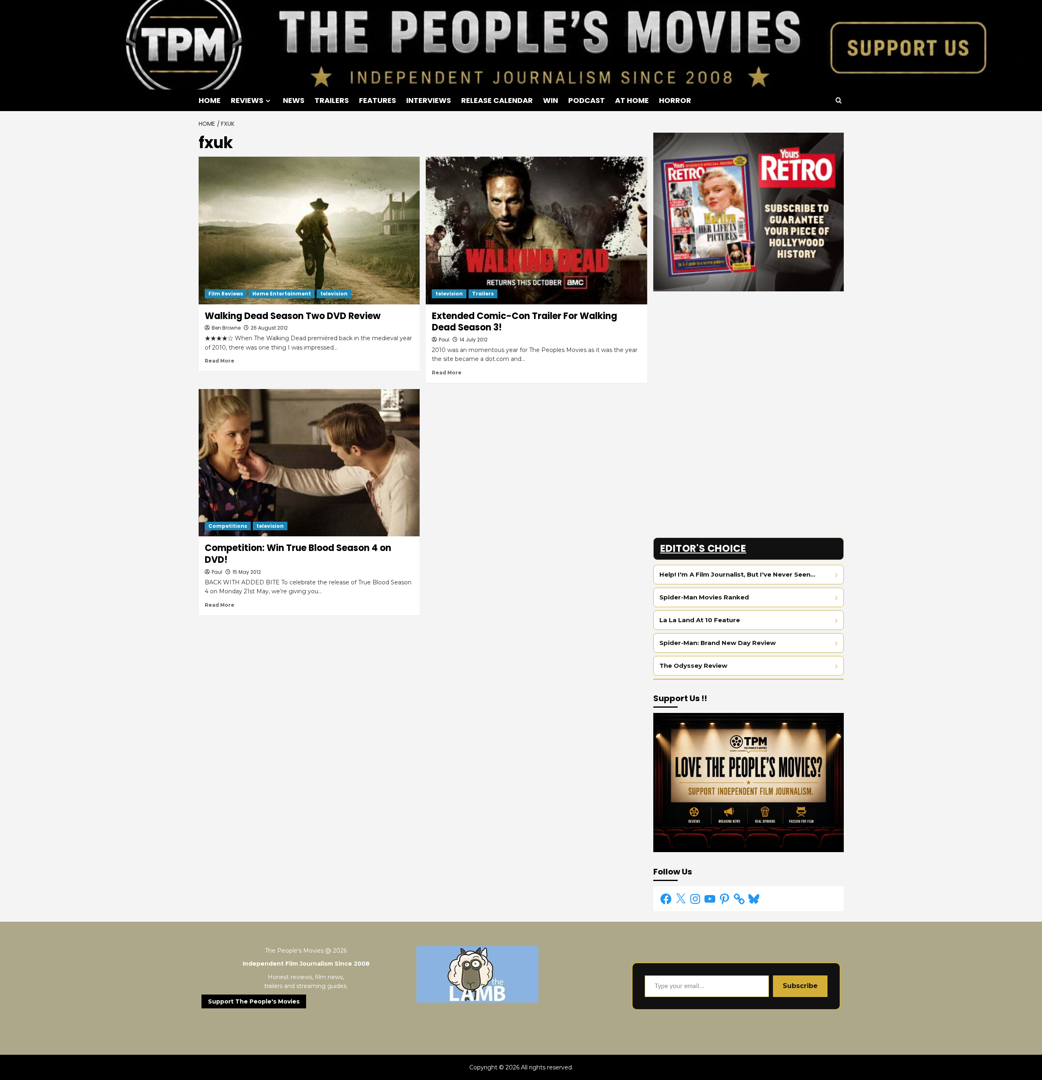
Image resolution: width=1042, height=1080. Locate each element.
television (334, 293)
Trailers (483, 293)
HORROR (675, 100)
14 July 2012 (474, 339)
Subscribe (800, 986)
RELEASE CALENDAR (497, 100)
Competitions (227, 526)
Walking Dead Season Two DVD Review (293, 316)
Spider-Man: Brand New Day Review (717, 643)
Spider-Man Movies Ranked (704, 597)
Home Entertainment (281, 293)
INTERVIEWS (428, 100)
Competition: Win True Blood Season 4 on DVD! (298, 554)
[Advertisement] (748, 354)
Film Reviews (225, 293)
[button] (839, 100)
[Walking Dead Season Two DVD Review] (309, 230)
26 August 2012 (269, 327)
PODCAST (586, 100)
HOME (210, 100)
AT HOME (632, 100)
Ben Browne (226, 327)
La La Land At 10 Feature (699, 620)
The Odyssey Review (693, 665)
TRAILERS (332, 100)
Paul (444, 339)
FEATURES (377, 100)
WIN (550, 100)
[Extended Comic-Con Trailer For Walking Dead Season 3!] (536, 230)
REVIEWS (247, 100)
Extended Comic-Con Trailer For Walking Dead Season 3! (524, 322)
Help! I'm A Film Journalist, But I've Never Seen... (737, 574)
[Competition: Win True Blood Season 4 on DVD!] (309, 462)
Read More (219, 361)
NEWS (293, 100)
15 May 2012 (246, 571)
